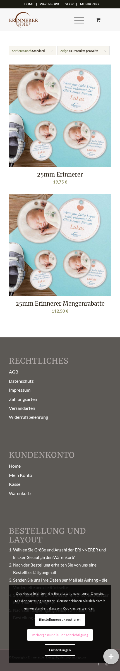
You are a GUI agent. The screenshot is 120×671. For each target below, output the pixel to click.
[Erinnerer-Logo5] (49, 20)
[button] (111, 656)
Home (28, 4)
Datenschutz (21, 381)
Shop (69, 4)
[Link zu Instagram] (107, 664)
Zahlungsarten (23, 399)
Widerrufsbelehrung (28, 417)
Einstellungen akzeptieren (60, 619)
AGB (13, 371)
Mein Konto (89, 4)
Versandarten (22, 408)
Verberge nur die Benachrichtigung (60, 635)
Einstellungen (60, 650)
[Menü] (76, 20)
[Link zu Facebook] (98, 664)
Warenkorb (49, 4)
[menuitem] (29, 4)
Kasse (14, 484)
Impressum (19, 389)
